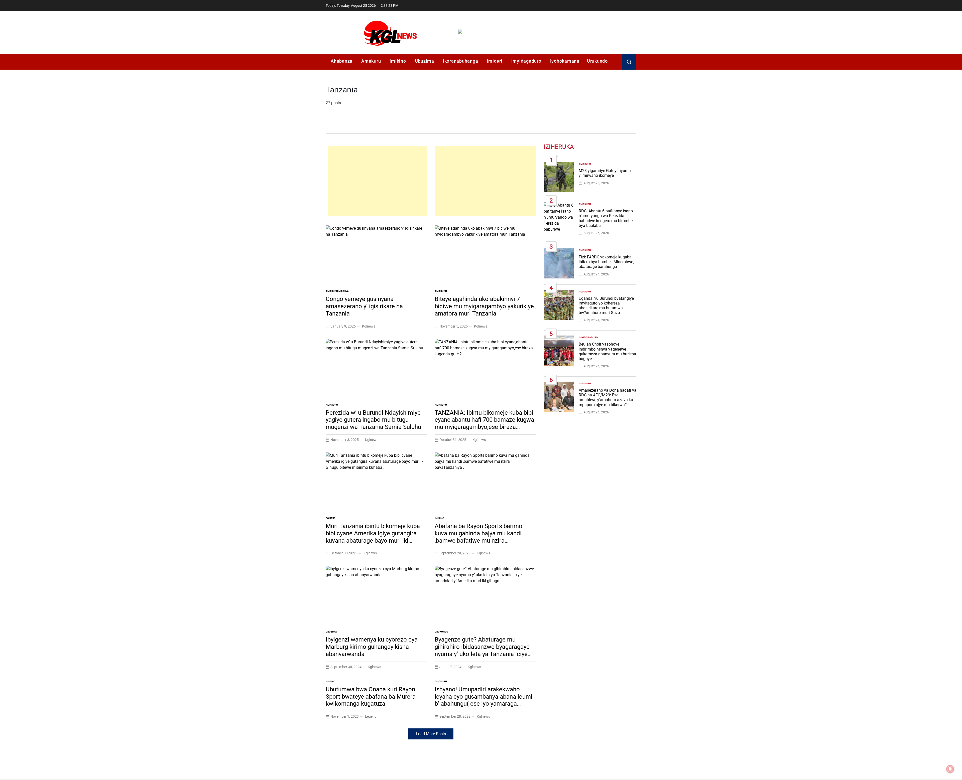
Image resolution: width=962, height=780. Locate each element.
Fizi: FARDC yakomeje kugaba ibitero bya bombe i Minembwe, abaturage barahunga (606, 262)
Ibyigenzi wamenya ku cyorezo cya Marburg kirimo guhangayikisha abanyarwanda (372, 647)
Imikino (398, 61)
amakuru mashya (337, 291)
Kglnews (368, 326)
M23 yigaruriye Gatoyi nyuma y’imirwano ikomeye (605, 173)
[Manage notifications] (950, 769)
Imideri (494, 61)
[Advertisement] (377, 181)
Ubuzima (424, 61)
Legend (371, 716)
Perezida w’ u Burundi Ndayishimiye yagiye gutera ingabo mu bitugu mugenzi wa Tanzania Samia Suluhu (373, 420)
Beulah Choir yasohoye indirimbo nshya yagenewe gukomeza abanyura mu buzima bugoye (607, 351)
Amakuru (371, 61)
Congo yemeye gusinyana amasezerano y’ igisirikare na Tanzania (364, 306)
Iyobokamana (564, 61)
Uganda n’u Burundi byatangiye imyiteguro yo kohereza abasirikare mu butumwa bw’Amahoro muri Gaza (606, 305)
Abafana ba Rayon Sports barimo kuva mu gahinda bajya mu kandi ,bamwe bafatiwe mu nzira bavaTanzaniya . (478, 537)
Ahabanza (341, 61)
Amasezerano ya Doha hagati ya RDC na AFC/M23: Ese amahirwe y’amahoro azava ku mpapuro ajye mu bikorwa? (607, 397)
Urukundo (597, 61)
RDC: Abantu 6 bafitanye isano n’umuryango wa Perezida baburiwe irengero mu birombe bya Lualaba (606, 218)
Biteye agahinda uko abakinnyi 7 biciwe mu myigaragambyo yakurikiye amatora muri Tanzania (484, 306)
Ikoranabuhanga (460, 61)
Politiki (330, 518)
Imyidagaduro (526, 61)
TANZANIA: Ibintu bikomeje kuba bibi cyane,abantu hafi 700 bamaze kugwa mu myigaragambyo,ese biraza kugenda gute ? (484, 423)
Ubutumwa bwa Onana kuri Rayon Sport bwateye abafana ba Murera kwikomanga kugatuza (371, 696)
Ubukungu (441, 631)
